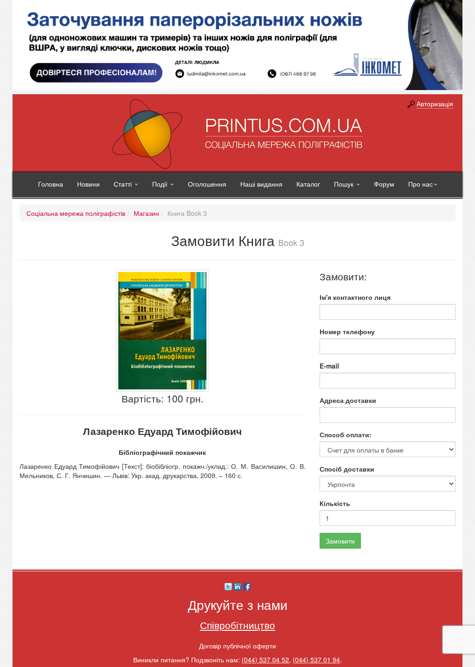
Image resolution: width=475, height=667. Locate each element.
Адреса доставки (348, 400)
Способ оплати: (346, 434)
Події (160, 183)
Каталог (308, 183)
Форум (384, 183)
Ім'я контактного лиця (355, 297)
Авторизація (435, 103)
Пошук (344, 183)
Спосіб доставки (347, 468)
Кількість (335, 503)
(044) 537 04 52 (265, 659)
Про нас (420, 183)
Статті (124, 183)
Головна (50, 183)
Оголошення (207, 183)
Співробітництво (237, 625)
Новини (88, 183)
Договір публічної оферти (237, 645)
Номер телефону (347, 331)
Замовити (340, 540)
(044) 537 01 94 (316, 659)
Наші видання (261, 183)
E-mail (329, 365)
